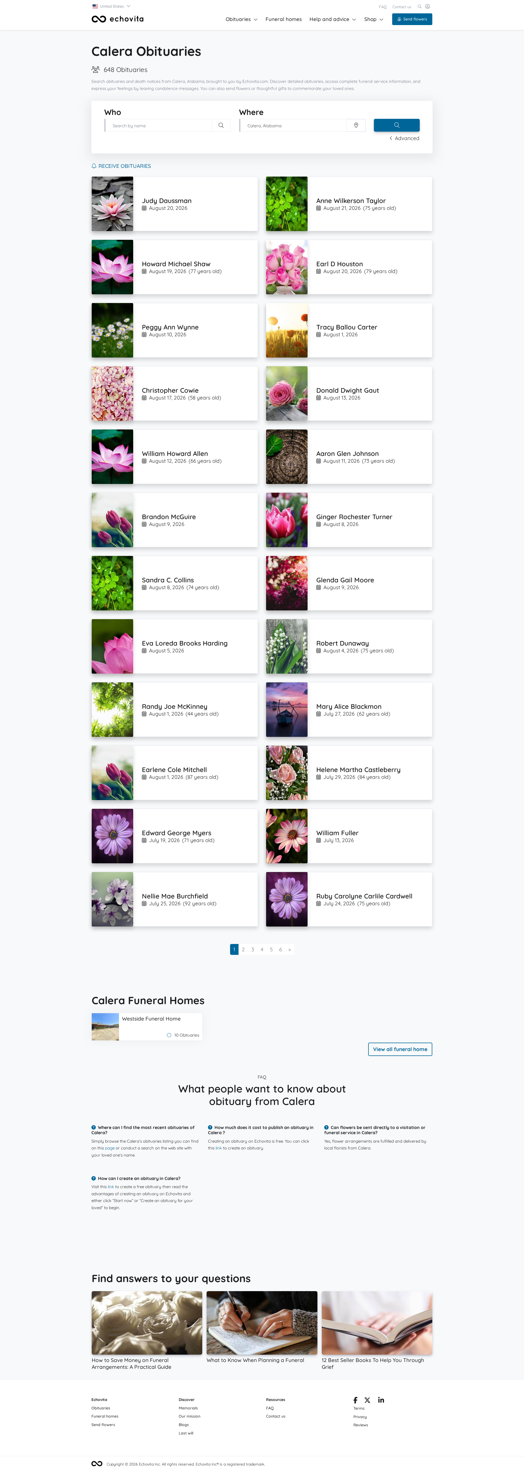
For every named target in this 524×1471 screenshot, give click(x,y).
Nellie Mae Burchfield (175, 896)
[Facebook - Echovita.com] (355, 1401)
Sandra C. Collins (168, 580)
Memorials (188, 1408)
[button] (112, 6)
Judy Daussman (167, 200)
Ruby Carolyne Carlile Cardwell (364, 896)
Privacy (360, 1416)
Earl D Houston (339, 264)
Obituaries (238, 19)
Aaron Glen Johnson (347, 453)
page (110, 1148)
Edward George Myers (176, 833)
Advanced (407, 138)
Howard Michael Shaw (176, 264)
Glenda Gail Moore (345, 580)
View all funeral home (400, 1049)
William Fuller (337, 833)
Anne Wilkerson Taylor (351, 200)
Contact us (401, 6)
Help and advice (329, 19)
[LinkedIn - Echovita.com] (381, 1401)
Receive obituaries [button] (125, 166)
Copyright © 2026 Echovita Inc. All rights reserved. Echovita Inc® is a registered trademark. (186, 1464)
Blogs (184, 1424)
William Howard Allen (175, 453)
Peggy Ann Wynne (170, 327)
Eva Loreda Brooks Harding (185, 643)
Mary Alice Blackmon (349, 706)
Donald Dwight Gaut (347, 390)
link (219, 1148)
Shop (370, 19)
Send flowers (415, 19)
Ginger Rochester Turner (354, 517)
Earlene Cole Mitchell (174, 769)
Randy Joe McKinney (174, 706)
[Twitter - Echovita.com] (367, 1401)
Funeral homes (284, 19)
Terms (359, 1408)
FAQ (383, 6)
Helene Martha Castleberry (358, 769)
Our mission (189, 1416)
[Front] (118, 19)
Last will (186, 1433)
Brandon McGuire (169, 517)
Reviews (360, 1424)
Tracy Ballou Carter (346, 327)
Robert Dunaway (342, 643)
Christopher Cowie (170, 390)
